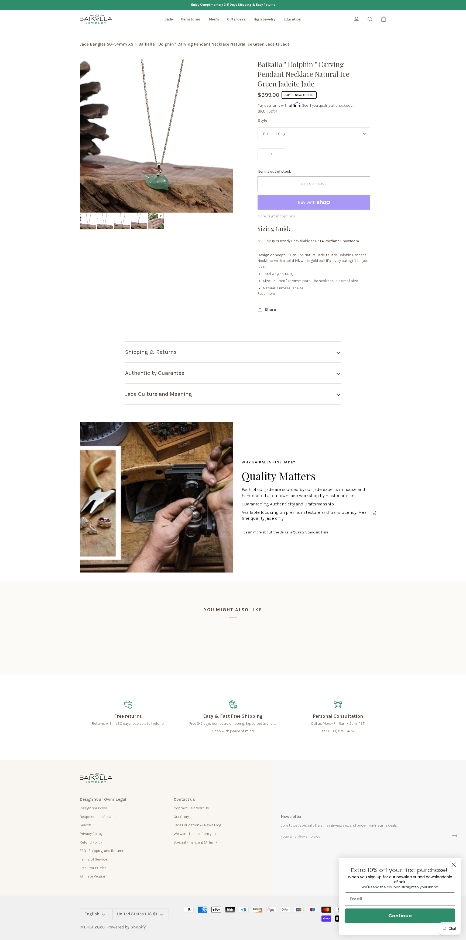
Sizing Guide (275, 228)
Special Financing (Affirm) (195, 842)
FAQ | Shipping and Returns (102, 850)
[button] (169, 19)
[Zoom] (90, 202)
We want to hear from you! (195, 833)
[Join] (452, 835)
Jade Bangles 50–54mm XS (106, 44)
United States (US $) (137, 913)
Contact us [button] (184, 799)
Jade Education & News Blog (197, 825)
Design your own (93, 808)
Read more (266, 293)
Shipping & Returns (151, 352)
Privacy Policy (91, 833)
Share (270, 309)
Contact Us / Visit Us (191, 808)
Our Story (181, 816)
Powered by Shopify (126, 927)
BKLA (89, 927)
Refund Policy (91, 842)
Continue (400, 915)
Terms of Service (93, 859)
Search (85, 825)
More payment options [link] (276, 216)
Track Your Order (93, 868)
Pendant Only (274, 133)
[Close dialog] (453, 864)
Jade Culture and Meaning (158, 394)
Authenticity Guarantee (154, 373)
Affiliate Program (93, 876)
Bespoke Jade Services (99, 816)
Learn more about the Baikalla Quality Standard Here (286, 532)
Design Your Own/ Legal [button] (103, 799)
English (92, 913)
